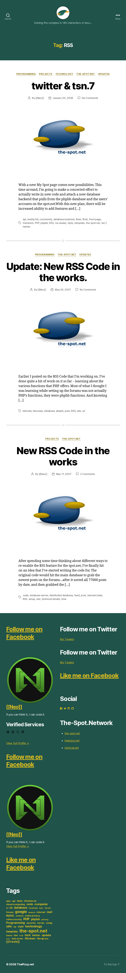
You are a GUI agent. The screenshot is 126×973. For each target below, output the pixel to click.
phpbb (44, 222)
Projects (45, 74)
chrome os (30, 900)
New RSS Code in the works (62, 456)
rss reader (60, 222)
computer (41, 904)
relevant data (94, 595)
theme (9, 935)
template (79, 222)
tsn (16, 935)
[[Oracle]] (12, 941)
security (31, 923)
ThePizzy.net (25, 964)
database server (39, 595)
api (24, 219)
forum (48, 908)
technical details (51, 599)
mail (49, 912)
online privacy (32, 916)
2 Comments (87, 474)
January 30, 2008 (63, 97)
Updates (104, 74)
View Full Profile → (17, 743)
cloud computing (15, 904)
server (40, 923)
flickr (85, 219)
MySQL (10, 915)
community (46, 219)
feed (77, 595)
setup (32, 599)
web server (17, 938)
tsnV (21, 936)
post (67, 410)
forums (10, 912)
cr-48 (9, 908)
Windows (30, 938)
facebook (33, 908)
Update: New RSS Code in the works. (63, 271)
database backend (64, 219)
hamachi (31, 912)
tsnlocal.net (72, 747)
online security (14, 919)
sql (14, 927)
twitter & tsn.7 (63, 86)
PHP (37, 222)
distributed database (61, 595)
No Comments (90, 97)
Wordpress (43, 938)
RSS (51, 222)
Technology (64, 74)
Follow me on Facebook (24, 633)
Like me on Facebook (21, 863)
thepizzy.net (72, 740)
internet (41, 912)
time (63, 599)
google (21, 911)
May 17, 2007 (63, 474)
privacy (44, 919)
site (79, 410)
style (70, 222)
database (49, 410)
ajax (8, 901)
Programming (26, 74)
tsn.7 (104, 222)
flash (78, 219)
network (19, 916)
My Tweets (67, 639)
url (83, 410)
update (46, 935)
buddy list (33, 219)
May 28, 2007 (63, 289)
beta (19, 900)
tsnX (28, 935)
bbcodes (38, 410)
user (8, 939)
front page (95, 219)
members (28, 222)
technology (33, 926)
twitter (26, 226)
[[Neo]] (39, 97)
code (26, 595)
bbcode (27, 410)
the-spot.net (85, 74)
